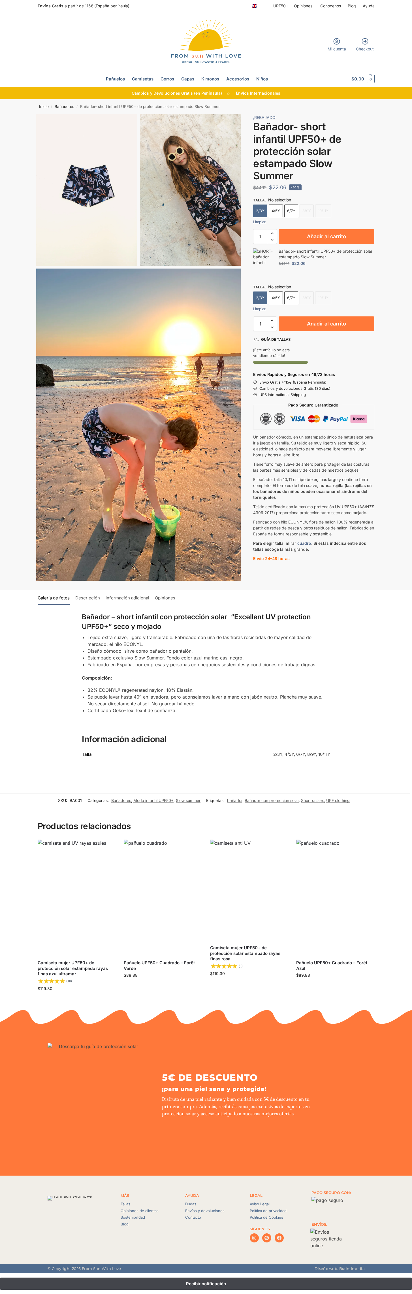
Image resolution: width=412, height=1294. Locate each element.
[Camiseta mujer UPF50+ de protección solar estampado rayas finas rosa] (249, 890)
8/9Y (306, 210)
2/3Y (260, 210)
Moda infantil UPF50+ (153, 800)
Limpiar (259, 222)
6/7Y (291, 210)
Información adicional (127, 598)
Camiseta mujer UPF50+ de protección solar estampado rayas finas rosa (245, 953)
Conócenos (330, 5)
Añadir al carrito (326, 236)
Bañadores (64, 106)
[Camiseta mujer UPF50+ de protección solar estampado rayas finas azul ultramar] (77, 898)
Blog (352, 5)
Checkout (365, 48)
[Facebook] (279, 1237)
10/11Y (323, 210)
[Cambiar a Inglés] (254, 5)
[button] (362, 79)
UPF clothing (338, 800)
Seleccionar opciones (76, 1000)
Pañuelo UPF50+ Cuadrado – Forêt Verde (159, 965)
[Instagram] (254, 1237)
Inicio (44, 106)
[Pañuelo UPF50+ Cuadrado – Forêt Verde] (163, 898)
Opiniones (303, 5)
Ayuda (369, 5)
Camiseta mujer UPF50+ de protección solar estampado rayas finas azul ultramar (73, 968)
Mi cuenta (337, 48)
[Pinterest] (266, 1237)
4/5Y (276, 210)
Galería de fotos (54, 598)
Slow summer (188, 800)
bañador (234, 800)
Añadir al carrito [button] (162, 987)
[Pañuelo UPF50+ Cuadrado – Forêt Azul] (335, 898)
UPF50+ (280, 5)
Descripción (87, 598)
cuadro (304, 543)
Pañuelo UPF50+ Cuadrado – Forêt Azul (331, 965)
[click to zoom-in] (86, 189)
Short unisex (312, 800)
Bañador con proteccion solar (272, 800)
